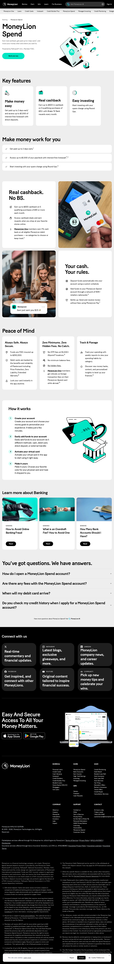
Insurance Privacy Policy (77, 846)
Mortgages (56, 787)
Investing (76, 778)
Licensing (76, 825)
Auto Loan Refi (99, 778)
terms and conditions (28, 916)
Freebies (76, 794)
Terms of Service (71, 840)
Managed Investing (79, 781)
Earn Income (77, 774)
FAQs (75, 812)
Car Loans (56, 790)
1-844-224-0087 (99, 814)
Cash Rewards (78, 796)
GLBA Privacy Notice (80, 823)
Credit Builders (58, 778)
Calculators (56, 817)
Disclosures (6, 843)
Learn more (27, 958)
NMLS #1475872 (97, 840)
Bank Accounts (78, 772)
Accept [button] (81, 958)
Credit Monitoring (100, 770)
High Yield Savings (79, 776)
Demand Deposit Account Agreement (86, 876)
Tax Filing (97, 783)
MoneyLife (56, 814)
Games (75, 791)
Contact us (77, 810)
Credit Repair (98, 792)
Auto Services (98, 781)
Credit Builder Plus (59, 781)
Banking (4, 20)
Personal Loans (58, 770)
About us (56, 810)
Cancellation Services (101, 794)
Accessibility (77, 828)
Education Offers (99, 785)
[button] (96, 957)
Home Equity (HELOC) (60, 785)
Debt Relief (98, 772)
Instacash (56, 776)
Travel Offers (98, 790)
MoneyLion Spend (79, 770)
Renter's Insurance (100, 787)
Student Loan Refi (100, 774)
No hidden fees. (54, 365)
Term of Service (78, 814)
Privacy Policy (77, 817)
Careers (55, 812)
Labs (54, 821)
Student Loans (57, 783)
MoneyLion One (21, 229)
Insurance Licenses (94, 846)
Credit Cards (57, 772)
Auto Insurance (99, 776)
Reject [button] (72, 958)
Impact (55, 823)
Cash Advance (57, 774)
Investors (56, 819)
